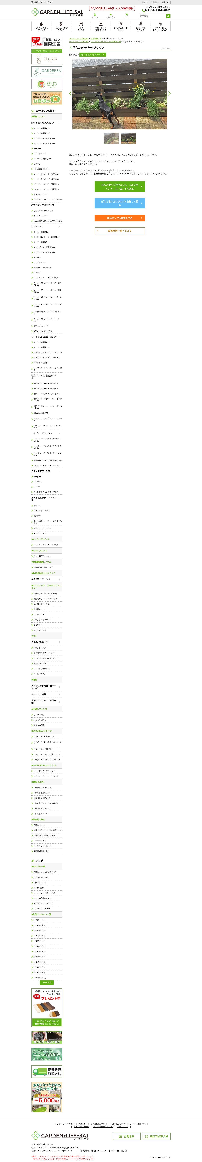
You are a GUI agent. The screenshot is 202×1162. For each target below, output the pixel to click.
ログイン (144, 2)
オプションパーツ (41, 194)
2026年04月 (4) (40, 941)
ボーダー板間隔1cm (41, 128)
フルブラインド (40, 154)
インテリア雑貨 (38, 694)
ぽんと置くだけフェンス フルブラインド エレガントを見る (119, 186)
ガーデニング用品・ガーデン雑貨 (43, 686)
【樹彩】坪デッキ (41, 814)
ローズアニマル (40, 674)
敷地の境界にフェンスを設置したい (48, 830)
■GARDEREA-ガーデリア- (43, 765)
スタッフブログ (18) (42, 909)
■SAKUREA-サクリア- (41, 731)
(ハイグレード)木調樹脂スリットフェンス (47, 447)
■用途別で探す (38, 819)
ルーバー (37, 149)
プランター (38, 625)
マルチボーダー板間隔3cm (44, 143)
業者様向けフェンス (40, 579)
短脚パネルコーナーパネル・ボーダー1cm (48, 400)
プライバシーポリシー (103, 1126)
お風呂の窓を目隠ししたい (44, 836)
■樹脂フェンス (38, 116)
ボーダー (37, 477)
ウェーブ (37, 164)
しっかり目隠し (40, 715)
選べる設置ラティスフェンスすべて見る (48, 522)
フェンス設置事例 (137, 1124)
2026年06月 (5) (40, 931)
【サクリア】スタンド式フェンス (47, 760)
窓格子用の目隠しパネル (43, 568)
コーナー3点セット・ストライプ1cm (46, 320)
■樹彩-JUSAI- (37, 782)
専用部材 (37, 516)
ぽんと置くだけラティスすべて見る (48, 221)
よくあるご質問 (119, 1124)
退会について (122, 1126)
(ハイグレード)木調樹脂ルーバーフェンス (47, 440)
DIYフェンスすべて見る (43, 331)
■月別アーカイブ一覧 (41, 914)
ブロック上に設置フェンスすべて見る (48, 369)
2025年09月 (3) (40, 978)
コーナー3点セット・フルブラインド (47, 313)
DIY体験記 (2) (39, 888)
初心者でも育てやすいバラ (44, 653)
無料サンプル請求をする (119, 218)
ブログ (39, 860)
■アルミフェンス (39, 550)
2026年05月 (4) (40, 936)
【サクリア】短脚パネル (43, 749)
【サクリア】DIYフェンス (44, 737)
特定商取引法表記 (81, 1126)
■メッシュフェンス (40, 539)
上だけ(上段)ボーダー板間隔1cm (46, 237)
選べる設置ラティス (141, 28)
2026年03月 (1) (40, 946)
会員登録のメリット (99, 1124)
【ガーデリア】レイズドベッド (46, 776)
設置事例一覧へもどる (120, 230)
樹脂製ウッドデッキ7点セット (46, 594)
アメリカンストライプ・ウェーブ (47, 357)
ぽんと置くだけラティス (61, 28)
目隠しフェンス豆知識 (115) (45, 872)
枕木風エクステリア (42, 604)
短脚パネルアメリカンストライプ (47, 394)
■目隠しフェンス (39, 709)
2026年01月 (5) (40, 957)
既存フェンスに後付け (120, 28)
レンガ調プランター (42, 169)
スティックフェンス (42, 533)
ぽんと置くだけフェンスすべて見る (48, 199)
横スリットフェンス (42, 511)
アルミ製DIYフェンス (42, 556)
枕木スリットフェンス (42, 528)
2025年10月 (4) (40, 972)
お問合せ (165, 2)
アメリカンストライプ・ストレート (48, 352)
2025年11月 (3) (40, 967)
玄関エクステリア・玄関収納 (43, 701)
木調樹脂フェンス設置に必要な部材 (48, 460)
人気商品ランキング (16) (43, 904)
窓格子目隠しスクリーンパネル (160, 28)
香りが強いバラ (40, 663)
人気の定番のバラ (39, 642)
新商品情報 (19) (40, 883)
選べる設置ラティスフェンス (43, 498)
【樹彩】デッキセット (42, 808)
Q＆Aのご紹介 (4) (41, 877)
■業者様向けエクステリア (43, 573)
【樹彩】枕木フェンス (42, 788)
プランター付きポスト (42, 620)
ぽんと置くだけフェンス (41, 28)
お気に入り (110, 17)
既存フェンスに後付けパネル (43, 376)
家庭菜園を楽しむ (41, 851)
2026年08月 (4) (40, 920)
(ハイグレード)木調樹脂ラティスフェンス (47, 454)
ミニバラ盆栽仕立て (42, 669)
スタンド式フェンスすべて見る (46, 492)
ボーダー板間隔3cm (41, 133)
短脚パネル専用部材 (42, 413)
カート (126, 17)
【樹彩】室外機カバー (42, 793)
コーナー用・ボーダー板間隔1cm (47, 174)
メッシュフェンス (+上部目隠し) (46, 278)
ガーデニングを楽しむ (42, 846)
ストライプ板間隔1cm (42, 159)
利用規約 (82, 1124)
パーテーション (40, 841)
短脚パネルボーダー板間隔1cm (46, 384)
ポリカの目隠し (40, 725)
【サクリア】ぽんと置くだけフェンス (48, 743)
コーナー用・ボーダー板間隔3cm (47, 179)
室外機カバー (39, 609)
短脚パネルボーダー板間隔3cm (46, 389)
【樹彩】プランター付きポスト (46, 803)
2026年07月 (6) (40, 925)
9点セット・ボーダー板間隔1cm (46, 184)
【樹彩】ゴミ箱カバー (42, 798)
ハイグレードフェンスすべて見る (47, 465)
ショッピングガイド (65, 1124)
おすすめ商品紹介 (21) (42, 898)
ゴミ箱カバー (39, 615)
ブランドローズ (40, 648)
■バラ (34, 636)
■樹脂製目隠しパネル (41, 562)
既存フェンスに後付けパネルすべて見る (48, 426)
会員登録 (154, 2)
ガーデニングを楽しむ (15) (44, 893)
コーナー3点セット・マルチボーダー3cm (47, 305)
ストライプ (38, 482)
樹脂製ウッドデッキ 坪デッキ (45, 599)
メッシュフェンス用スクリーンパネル (48, 419)
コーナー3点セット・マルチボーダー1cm (47, 298)
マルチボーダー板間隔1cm (44, 138)
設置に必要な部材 (41, 363)
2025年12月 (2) (40, 962)
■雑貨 (34, 679)
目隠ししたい (39, 825)
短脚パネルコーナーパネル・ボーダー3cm (48, 407)
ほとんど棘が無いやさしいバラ (46, 658)
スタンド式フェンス (40, 471)
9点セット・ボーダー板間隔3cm (46, 189)
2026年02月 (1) (40, 951)
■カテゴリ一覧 (38, 866)
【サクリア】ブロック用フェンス (47, 754)
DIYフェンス (81, 28)
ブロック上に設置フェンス (101, 28)
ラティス (37, 487)
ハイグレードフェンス (41, 433)
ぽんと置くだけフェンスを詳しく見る (119, 203)
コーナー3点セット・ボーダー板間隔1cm (47, 284)
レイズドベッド (40, 630)
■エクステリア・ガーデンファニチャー (46, 586)
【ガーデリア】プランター (44, 771)
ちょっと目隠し (40, 720)
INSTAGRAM (159, 1136)
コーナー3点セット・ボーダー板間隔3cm (47, 291)
